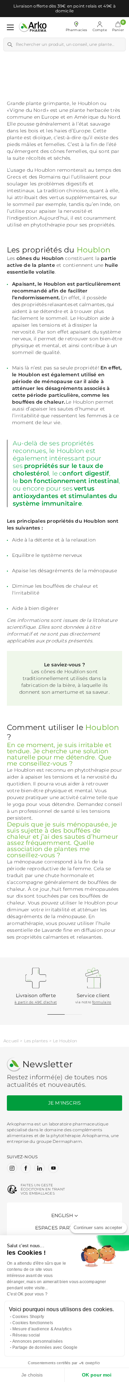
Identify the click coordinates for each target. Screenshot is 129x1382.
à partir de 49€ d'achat (35, 1002)
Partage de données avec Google (44, 1347)
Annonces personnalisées (37, 1341)
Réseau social (26, 1335)
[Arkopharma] (32, 27)
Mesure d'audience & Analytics (42, 1329)
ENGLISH (62, 1215)
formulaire (101, 1002)
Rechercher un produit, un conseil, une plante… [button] (65, 44)
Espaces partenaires (64, 1227)
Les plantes (36, 1041)
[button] (118, 27)
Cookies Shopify (28, 1316)
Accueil (11, 1041)
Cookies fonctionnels (32, 1322)
